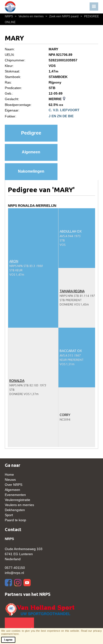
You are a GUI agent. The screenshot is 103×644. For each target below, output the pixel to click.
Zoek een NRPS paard (62, 16)
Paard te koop (15, 520)
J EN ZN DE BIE (61, 116)
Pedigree (31, 133)
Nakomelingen (31, 171)
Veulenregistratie (17, 500)
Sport (9, 515)
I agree (8, 639)
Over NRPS (13, 485)
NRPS (9, 16)
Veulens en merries (29, 16)
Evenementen (15, 495)
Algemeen (31, 152)
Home (9, 474)
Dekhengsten (15, 510)
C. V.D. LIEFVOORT (64, 110)
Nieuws (10, 479)
